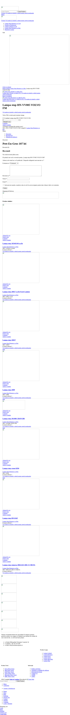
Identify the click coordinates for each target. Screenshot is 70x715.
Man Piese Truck (9, 670)
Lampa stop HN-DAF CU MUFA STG (13, 99)
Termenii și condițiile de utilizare (40, 670)
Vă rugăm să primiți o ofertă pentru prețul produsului (19, 13)
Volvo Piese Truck (10, 673)
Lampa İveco (47, 656)
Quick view (6, 237)
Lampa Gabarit (48, 653)
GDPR (33, 675)
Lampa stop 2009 (9, 390)
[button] (6, 235)
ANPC (33, 676)
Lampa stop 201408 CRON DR (14, 418)
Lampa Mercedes (48, 659)
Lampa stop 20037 (9, 340)
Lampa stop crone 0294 (11, 468)
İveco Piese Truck (9, 669)
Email (5, 182)
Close (1, 708)
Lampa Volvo (47, 658)
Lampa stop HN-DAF (10, 518)
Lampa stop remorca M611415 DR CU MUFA (19, 565)
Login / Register (7, 703)
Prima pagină (6, 88)
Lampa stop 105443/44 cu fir (13, 243)
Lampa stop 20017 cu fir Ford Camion (16, 292)
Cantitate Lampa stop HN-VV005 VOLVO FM (17, 118)
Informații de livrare (36, 672)
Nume (5, 178)
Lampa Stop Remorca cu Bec (18, 88)
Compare (5, 702)
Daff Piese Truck (9, 672)
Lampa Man (47, 661)
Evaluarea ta (6, 163)
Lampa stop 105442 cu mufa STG (12, 93)
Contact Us (34, 673)
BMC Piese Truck (9, 676)
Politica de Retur (35, 669)
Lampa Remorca (48, 654)
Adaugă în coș (6, 121)
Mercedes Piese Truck (11, 675)
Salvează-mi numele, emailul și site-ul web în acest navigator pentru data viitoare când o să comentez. (32, 185)
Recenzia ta (6, 175)
